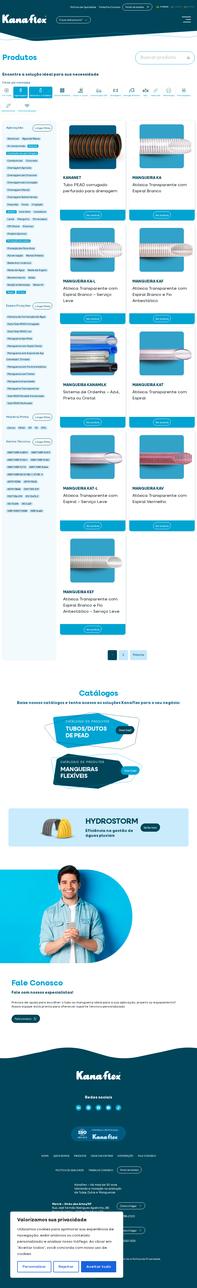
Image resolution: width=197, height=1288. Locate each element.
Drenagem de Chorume (22, 175)
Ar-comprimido (16, 146)
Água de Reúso (31, 139)
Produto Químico (16, 234)
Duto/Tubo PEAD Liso (19, 331)
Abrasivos (13, 139)
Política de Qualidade (83, 7)
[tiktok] (118, 1108)
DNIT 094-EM (14, 496)
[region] (66, 1245)
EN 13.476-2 (32, 496)
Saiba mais (150, 827)
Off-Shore (13, 226)
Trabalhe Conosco (109, 7)
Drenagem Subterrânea (22, 197)
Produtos (80, 1156)
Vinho (21, 292)
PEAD (21, 428)
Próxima (138, 655)
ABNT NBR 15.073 (40, 452)
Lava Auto (24, 212)
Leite (10, 219)
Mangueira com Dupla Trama (24, 346)
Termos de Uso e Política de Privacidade (136, 1259)
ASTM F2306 (14, 482)
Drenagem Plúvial (18, 190)
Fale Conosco (147, 1156)
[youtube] (108, 1108)
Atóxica (32, 146)
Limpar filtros (42, 127)
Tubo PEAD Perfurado (19, 403)
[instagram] (88, 1108)
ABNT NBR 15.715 (16, 467)
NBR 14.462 (36, 511)
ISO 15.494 (12, 503)
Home (45, 1156)
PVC (43, 428)
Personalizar (34, 1267)
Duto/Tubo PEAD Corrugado (23, 324)
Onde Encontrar (102, 1156)
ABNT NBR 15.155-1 (17, 460)
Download (125, 730)
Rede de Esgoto (37, 270)
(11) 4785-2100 (126, 1216)
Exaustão (12, 204)
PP (30, 428)
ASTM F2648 (14, 489)
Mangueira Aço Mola (19, 339)
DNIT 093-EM (31, 489)
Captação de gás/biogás (22, 153)
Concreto (31, 160)
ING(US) (178, 7)
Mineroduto (40, 219)
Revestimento (16, 277)
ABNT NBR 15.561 (40, 460)
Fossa (25, 204)
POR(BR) (164, 7)
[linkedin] (78, 1108)
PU (36, 428)
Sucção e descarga (18, 285)
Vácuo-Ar (38, 285)
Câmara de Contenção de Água (26, 317)
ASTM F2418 (30, 482)
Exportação (125, 1156)
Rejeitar (66, 1267)
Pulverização (15, 256)
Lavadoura (40, 212)
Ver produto (93, 215)
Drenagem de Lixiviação (22, 183)
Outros (11, 428)
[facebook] (98, 1108)
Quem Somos (61, 1156)
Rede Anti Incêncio (19, 263)
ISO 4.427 (27, 503)
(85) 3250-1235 (126, 1241)
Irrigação (37, 204)
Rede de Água (15, 270)
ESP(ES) (191, 7)
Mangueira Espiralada (21, 381)
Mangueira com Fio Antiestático (26, 367)
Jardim (11, 212)
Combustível (15, 160)
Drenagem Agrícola (19, 168)
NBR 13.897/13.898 (17, 511)
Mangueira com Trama (20, 374)
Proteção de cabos (18, 241)
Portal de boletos (129, 1169)
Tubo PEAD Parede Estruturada (25, 396)
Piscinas (28, 226)
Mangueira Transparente (23, 389)
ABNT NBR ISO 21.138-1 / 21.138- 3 (25, 474)
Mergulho (23, 219)
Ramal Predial (34, 256)
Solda (31, 277)
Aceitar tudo (98, 1267)
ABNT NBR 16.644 (38, 467)
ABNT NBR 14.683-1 (17, 452)
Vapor (10, 292)
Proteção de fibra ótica (21, 248)
